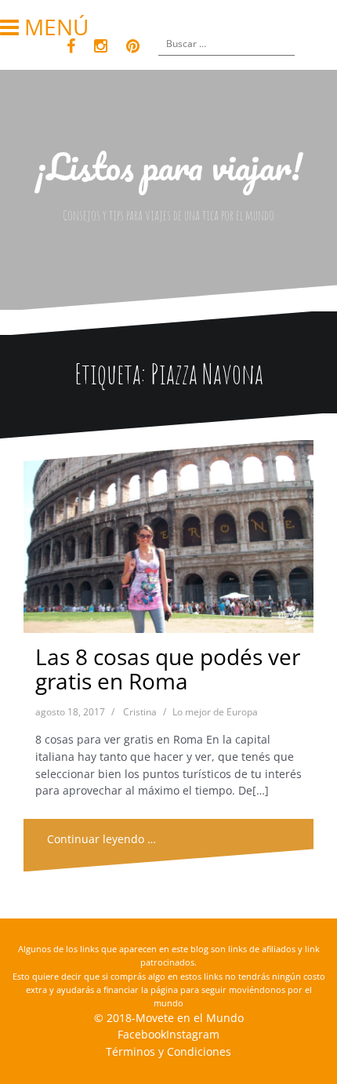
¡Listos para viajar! (169, 166)
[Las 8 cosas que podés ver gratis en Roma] (168, 540)
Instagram (192, 1034)
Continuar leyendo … (101, 838)
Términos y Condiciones (168, 1051)
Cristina (140, 711)
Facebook (142, 1034)
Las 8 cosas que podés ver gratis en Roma (167, 669)
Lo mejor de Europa (215, 711)
